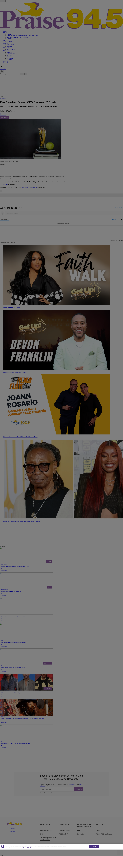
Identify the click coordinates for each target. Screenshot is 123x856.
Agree (94, 846)
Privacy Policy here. (28, 847)
